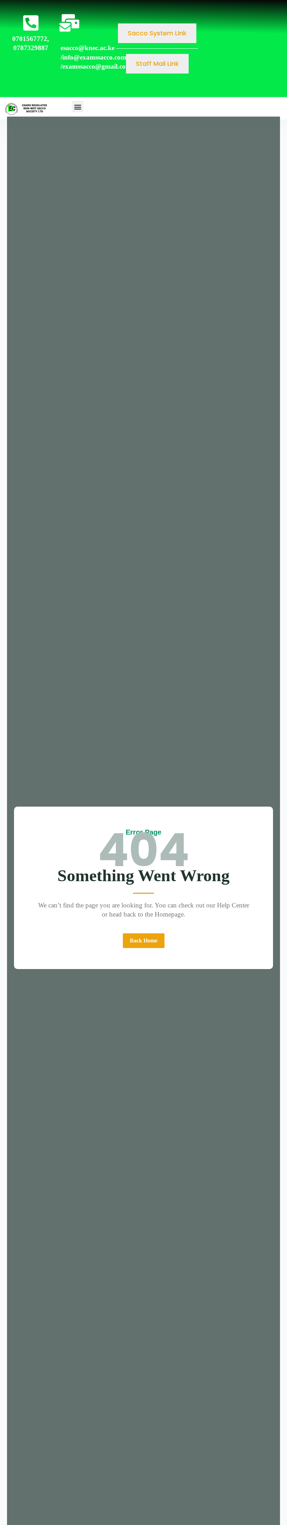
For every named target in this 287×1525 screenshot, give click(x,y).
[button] (77, 106)
